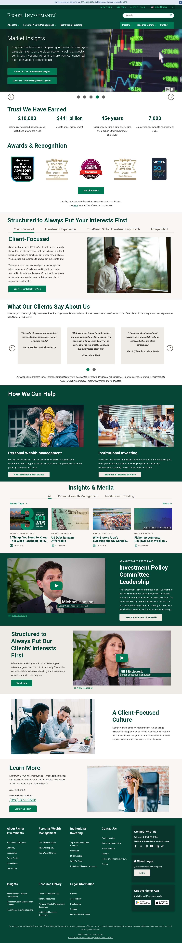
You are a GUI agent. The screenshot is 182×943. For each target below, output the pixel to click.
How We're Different (47, 853)
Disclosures (75, 904)
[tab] (50, 496)
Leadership (12, 853)
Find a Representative (111, 843)
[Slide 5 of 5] (103, 97)
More (166, 503)
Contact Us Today (23, 809)
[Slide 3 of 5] (91, 97)
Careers (121, 7)
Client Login (137, 7)
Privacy (73, 893)
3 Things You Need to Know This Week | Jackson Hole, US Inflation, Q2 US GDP (28, 539)
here (124, 2)
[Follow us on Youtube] (152, 846)
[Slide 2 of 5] (85, 97)
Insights (126, 25)
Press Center (12, 858)
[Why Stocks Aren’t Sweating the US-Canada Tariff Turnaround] (112, 528)
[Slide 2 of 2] (94, 369)
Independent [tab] (159, 229)
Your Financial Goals (47, 842)
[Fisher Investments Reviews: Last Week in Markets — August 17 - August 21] (153, 528)
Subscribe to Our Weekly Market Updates (32, 81)
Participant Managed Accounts (83, 866)
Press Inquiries (108, 848)
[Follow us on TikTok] (162, 845)
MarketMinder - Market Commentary (17, 895)
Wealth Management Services (29, 474)
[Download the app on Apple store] (162, 902)
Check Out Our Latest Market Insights (32, 71)
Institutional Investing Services (120, 474)
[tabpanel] (91, 264)
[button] (171, 15)
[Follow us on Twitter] (141, 846)
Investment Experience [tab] (60, 229)
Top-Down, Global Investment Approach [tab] (113, 229)
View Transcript (19, 615)
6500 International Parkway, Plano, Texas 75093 (90, 937)
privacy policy (87, 2)
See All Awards (91, 190)
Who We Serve (76, 861)
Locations (106, 7)
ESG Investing (76, 856)
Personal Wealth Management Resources (52, 905)
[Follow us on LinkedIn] (157, 846)
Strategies (74, 851)
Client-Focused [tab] (24, 229)
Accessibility (75, 899)
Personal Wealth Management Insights (20, 903)
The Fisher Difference (16, 842)
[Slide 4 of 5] (97, 97)
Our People (12, 868)
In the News (12, 863)
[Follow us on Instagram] (146, 846)
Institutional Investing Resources (48, 913)
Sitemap (73, 909)
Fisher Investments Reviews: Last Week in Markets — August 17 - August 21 (149, 539)
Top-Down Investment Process (79, 844)
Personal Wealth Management (38, 25)
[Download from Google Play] (143, 903)
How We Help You (46, 848)
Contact (164, 25)
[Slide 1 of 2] (88, 369)
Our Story (11, 848)
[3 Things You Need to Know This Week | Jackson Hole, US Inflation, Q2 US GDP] (29, 528)
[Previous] (11, 96)
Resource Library (145, 25)
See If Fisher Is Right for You (27, 289)
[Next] (171, 96)
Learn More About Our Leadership (141, 617)
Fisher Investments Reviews (114, 859)
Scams (105, 864)
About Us (12, 25)
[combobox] (148, 15)
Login (142, 873)
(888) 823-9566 (22, 800)
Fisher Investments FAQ (49, 893)
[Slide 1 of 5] (79, 97)
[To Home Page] (31, 15)
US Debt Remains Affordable (63, 539)
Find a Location (108, 838)
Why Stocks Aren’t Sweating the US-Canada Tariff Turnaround (109, 539)
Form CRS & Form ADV (80, 914)
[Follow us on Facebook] (135, 846)
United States (161, 7)
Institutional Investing (71, 25)
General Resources (47, 899)
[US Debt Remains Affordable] (70, 528)
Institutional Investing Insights (20, 910)
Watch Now (21, 683)
